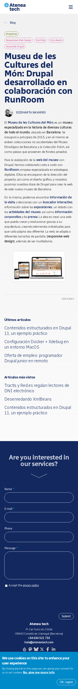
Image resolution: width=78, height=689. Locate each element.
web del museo (47, 160)
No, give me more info (39, 672)
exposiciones (43, 207)
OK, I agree (66, 682)
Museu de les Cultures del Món (30, 123)
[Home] (24, 7)
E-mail (9, 508)
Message (11, 548)
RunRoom (11, 170)
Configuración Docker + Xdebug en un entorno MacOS (36, 344)
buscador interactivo (57, 202)
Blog (12, 22)
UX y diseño (56, 40)
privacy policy (31, 585)
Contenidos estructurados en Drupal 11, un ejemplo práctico (37, 330)
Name (9, 489)
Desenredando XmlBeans (28, 399)
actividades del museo (25, 212)
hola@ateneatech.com (38, 642)
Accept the (24, 585)
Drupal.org (24, 649)
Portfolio (40, 40)
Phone (8, 528)
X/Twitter (41, 649)
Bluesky (36, 649)
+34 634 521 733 (39, 638)
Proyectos (11, 33)
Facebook (47, 649)
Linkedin (53, 649)
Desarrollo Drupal (15, 46)
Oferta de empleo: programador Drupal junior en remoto (33, 358)
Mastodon (30, 649)
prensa (32, 217)
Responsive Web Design (18, 40)
